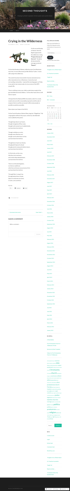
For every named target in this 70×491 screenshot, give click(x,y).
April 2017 (49, 193)
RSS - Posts (49, 96)
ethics (49, 380)
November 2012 (51, 296)
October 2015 (50, 220)
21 (56, 116)
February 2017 (50, 197)
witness (51, 418)
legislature (49, 397)
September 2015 (51, 224)
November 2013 (51, 254)
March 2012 (50, 322)
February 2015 (50, 239)
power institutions (54, 407)
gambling (59, 389)
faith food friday (54, 382)
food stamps (54, 387)
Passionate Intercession (14, 212)
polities (49, 407)
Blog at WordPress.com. (15, 488)
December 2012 (51, 292)
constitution (53, 376)
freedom (49, 389)
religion (52, 412)
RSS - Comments (51, 99)
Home (11, 30)
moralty (57, 401)
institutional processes (51, 395)
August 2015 (50, 228)
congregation (59, 373)
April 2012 (49, 319)
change (54, 367)
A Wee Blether (50, 339)
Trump (48, 416)
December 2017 (51, 178)
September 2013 (51, 262)
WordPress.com (51, 450)
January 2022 (50, 148)
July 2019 (49, 152)
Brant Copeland (25, 44)
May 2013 (49, 273)
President (58, 409)
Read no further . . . (51, 81)
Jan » (51, 123)
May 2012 (49, 315)
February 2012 (50, 326)
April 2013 (49, 277)
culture (59, 376)
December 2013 (51, 250)
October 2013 (50, 258)
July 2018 (49, 171)
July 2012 (49, 307)
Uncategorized (14, 197)
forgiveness (58, 387)
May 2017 (49, 190)
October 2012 (50, 300)
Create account (50, 435)
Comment (38, 234)
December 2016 (51, 201)
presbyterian (51, 409)
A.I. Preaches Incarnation (53, 73)
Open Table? (39, 212)
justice (57, 395)
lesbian (53, 397)
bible (57, 363)
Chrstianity (49, 373)
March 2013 (50, 281)
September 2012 (51, 303)
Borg (54, 365)
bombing (52, 365)
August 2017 (50, 182)
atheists (51, 363)
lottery (56, 397)
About (17, 30)
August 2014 (50, 243)
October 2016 (50, 205)
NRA (59, 401)
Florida (49, 387)
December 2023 (51, 137)
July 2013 (49, 269)
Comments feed (50, 447)
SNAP (50, 415)
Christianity (55, 370)
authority (54, 363)
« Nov (48, 123)
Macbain (59, 397)
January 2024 (50, 133)
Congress (48, 376)
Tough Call (49, 77)
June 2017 (49, 186)
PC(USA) (52, 404)
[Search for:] (54, 425)
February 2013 (50, 285)
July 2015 (49, 231)
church (54, 373)
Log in (48, 439)
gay (51, 391)
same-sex (58, 412)
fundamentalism (54, 389)
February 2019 (50, 155)
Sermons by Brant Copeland (53, 349)
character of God (59, 367)
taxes (52, 415)
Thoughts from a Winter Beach (54, 69)
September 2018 (51, 167)
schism (48, 415)
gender (53, 391)
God (55, 391)
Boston (56, 365)
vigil (53, 416)
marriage (49, 401)
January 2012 (50, 330)
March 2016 (50, 212)
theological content (57, 415)
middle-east (54, 401)
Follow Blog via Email (53, 40)
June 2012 (49, 311)
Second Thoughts (35, 11)
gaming (48, 391)
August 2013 (50, 266)
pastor (48, 404)
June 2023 (49, 140)
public (48, 412)
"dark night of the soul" (51, 360)
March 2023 (50, 144)
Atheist (48, 363)
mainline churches (52, 399)
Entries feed (50, 443)
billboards (48, 365)
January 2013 (50, 288)
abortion (57, 360)
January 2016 (50, 216)
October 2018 (50, 163)
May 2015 (49, 235)
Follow (50, 57)
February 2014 (50, 247)
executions (53, 380)
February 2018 (50, 174)
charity (48, 370)
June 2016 (49, 209)
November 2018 (51, 159)
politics (57, 404)
